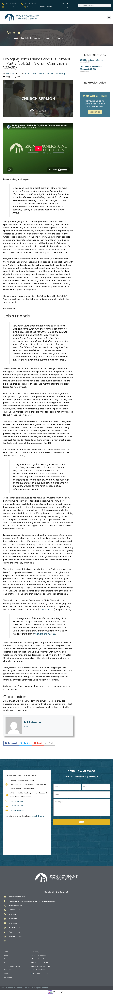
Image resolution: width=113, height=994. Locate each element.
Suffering (60, 73)
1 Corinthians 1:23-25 (44, 633)
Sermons (10, 73)
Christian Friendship (46, 73)
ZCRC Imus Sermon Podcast (92, 60)
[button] (109, 17)
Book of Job (30, 73)
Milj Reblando (32, 722)
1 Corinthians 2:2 (46, 609)
